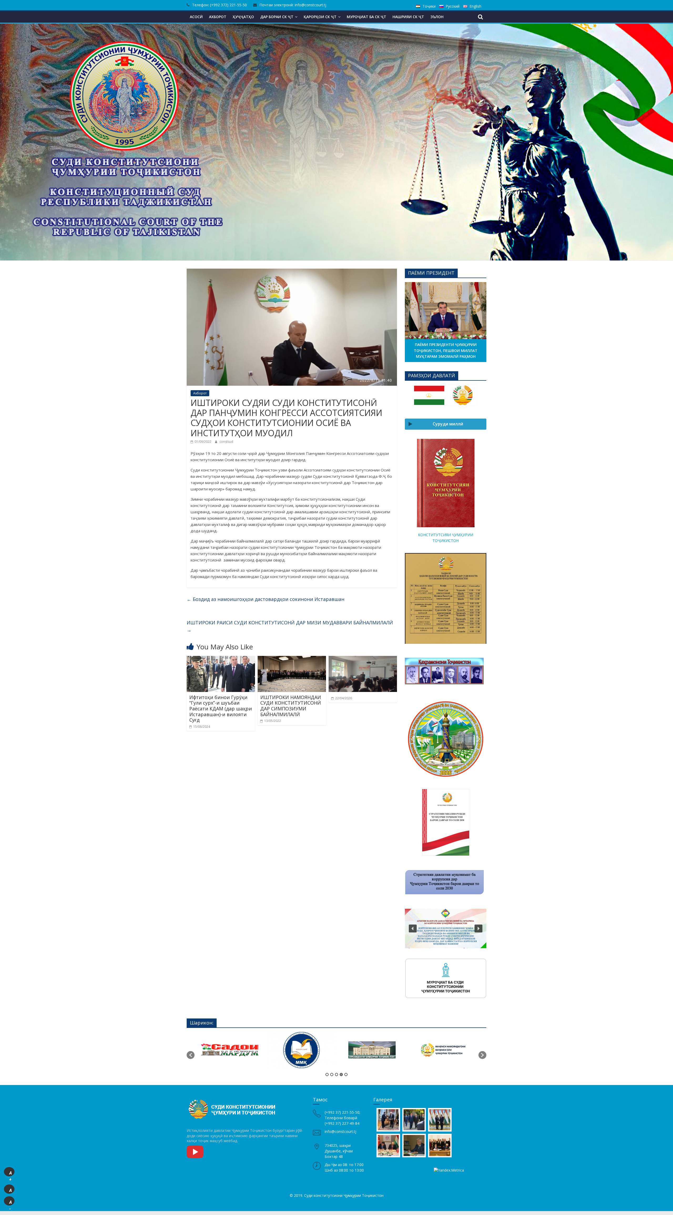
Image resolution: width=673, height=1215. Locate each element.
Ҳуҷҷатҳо (243, 16)
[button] (413, 739)
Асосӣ (196, 16)
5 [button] (346, 1074)
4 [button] (341, 1074)
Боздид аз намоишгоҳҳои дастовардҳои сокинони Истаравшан (265, 599)
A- (10, 1203)
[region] (445, 739)
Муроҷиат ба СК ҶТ (366, 16)
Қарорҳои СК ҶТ (320, 16)
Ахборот (217, 16)
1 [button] (327, 1074)
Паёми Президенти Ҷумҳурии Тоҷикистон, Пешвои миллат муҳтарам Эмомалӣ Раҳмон (445, 350)
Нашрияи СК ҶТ (408, 16)
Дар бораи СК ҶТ (276, 16)
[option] (429, 398)
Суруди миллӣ (448, 424)
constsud (226, 441)
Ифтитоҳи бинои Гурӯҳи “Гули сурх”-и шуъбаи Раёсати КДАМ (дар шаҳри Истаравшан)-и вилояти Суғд (220, 708)
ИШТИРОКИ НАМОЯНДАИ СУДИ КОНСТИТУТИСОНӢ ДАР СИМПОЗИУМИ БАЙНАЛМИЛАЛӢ (290, 705)
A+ (10, 1173)
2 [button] (331, 1074)
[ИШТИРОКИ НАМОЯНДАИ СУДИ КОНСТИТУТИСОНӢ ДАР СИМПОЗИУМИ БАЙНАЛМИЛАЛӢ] (292, 659)
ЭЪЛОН (436, 16)
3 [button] (336, 1074)
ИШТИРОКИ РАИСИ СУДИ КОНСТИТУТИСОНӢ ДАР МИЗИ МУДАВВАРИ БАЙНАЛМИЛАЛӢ (290, 626)
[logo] (233, 1099)
